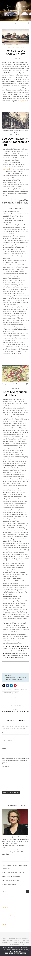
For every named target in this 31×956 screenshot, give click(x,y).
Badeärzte (16, 689)
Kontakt (4, 924)
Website (4, 748)
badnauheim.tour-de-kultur (16, 944)
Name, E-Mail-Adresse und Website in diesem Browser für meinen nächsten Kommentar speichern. (15, 761)
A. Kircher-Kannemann (10, 697)
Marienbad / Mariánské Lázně (10, 880)
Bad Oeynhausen (22, 101)
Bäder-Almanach (7, 692)
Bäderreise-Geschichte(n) (15, 48)
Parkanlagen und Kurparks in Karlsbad (13, 872)
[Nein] (29, 951)
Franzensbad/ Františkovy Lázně (11, 876)
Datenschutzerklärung (8, 916)
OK (7, 953)
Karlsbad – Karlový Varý (9, 884)
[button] (3, 685)
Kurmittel (6, 169)
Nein (11, 953)
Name (4, 733)
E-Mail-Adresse (7, 741)
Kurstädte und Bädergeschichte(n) (15, 8)
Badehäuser (24, 689)
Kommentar (5, 766)
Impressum (5, 907)
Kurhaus (16, 692)
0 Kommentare (25, 697)
